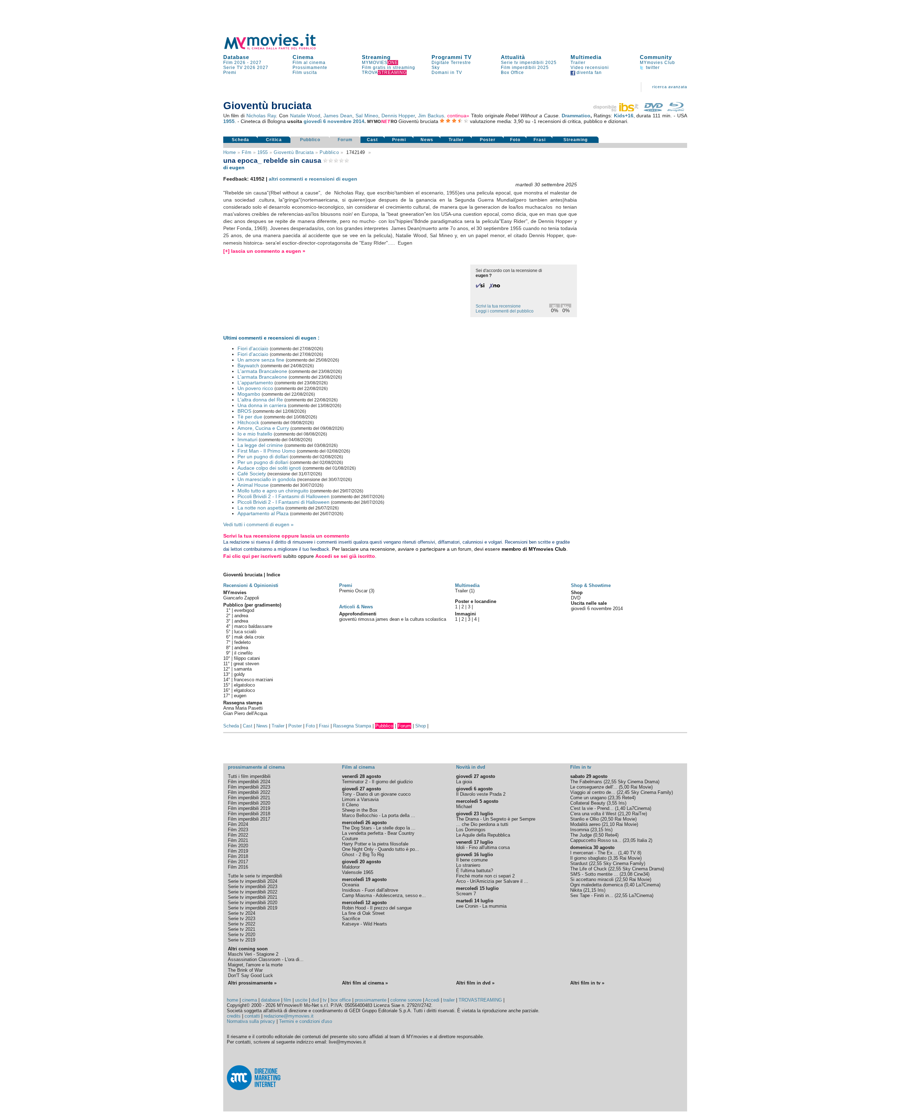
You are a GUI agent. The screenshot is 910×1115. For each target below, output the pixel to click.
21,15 (590, 890)
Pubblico (310, 139)
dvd (315, 1000)
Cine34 (641, 874)
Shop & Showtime (591, 585)
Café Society (251, 473)
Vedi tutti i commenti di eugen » (258, 524)
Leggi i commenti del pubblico (505, 311)
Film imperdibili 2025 (525, 67)
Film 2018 (238, 856)
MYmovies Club (657, 62)
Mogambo (248, 394)
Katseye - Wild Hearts (364, 924)
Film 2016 (238, 867)
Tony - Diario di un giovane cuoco (376, 794)
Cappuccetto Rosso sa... (595, 840)
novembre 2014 (345, 121)
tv (325, 1000)
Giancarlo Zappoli (241, 598)
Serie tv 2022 (241, 924)
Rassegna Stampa (352, 726)
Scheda (240, 139)
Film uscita (305, 72)
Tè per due (249, 417)
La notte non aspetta (260, 508)
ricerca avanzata (669, 87)
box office (341, 1000)
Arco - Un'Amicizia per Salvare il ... (492, 881)
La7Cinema (638, 808)
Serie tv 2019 (241, 940)
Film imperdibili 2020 (249, 803)
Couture (350, 838)
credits (234, 1016)
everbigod (244, 610)
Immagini (465, 614)
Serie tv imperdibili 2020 (252, 902)
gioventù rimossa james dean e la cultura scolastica (392, 619)
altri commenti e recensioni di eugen (313, 179)
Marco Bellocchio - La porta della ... (378, 815)
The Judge (581, 835)
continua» (458, 115)
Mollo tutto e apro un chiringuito (273, 491)
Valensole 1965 (357, 872)
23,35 (615, 797)
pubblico (329, 152)
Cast (372, 139)
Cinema (303, 57)
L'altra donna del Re (260, 399)
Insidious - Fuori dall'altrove (370, 890)
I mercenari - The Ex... (593, 852)
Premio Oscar (354, 590)
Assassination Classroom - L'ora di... (266, 959)
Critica (274, 139)
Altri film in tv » (587, 983)
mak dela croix (249, 637)
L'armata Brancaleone (262, 371)
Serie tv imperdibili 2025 (529, 62)
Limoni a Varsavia (360, 799)
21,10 (609, 824)
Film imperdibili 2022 (249, 792)
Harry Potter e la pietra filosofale (375, 844)
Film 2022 (238, 835)
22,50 (622, 879)
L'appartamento (255, 382)
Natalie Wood (305, 115)
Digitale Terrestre (451, 62)
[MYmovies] (276, 48)
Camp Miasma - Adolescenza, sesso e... (384, 895)
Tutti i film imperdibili (249, 776)
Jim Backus (431, 115)
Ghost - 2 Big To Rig (363, 854)
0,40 (630, 884)
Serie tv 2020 (241, 934)
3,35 (613, 858)
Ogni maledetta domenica (596, 884)
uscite (301, 1000)
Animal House (253, 485)
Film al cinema (309, 62)
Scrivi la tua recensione (498, 306)
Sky (436, 67)
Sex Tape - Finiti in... (591, 895)
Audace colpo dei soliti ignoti (269, 468)
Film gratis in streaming (388, 67)
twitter (652, 67)
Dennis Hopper (398, 115)
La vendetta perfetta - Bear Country (378, 833)
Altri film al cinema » (365, 983)
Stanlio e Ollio (584, 819)
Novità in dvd (470, 767)
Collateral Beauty (587, 803)
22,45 (624, 792)
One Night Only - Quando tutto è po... (380, 849)
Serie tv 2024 (241, 913)
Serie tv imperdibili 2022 (252, 892)
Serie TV (233, 67)
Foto (515, 139)
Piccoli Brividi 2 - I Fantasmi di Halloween (283, 496)
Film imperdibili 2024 (249, 781)
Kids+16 (623, 115)
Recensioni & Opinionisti (250, 585)
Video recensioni (590, 67)
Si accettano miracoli (592, 879)
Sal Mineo (366, 115)
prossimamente (370, 1000)
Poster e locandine (475, 601)
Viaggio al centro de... (592, 792)
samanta (243, 669)
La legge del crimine (260, 445)
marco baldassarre (253, 626)
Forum (345, 139)
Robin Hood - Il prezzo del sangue (377, 908)
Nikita (576, 890)
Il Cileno (350, 804)
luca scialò (245, 631)
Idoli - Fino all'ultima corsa (483, 847)
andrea (241, 615)
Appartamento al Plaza (263, 513)
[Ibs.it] (616, 110)
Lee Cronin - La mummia (481, 906)
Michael (464, 806)
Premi (229, 72)
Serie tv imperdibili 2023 (252, 886)
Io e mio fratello (254, 434)
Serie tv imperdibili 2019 (252, 908)
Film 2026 (234, 62)
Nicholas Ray (261, 115)
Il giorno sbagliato (588, 858)
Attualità (513, 57)
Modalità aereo (585, 824)
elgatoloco (244, 685)
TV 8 (635, 852)
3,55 (612, 803)
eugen (240, 695)
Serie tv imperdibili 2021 (252, 897)
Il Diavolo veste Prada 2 (480, 794)
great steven (246, 663)
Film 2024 (238, 824)
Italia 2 (644, 840)
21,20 (625, 813)
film (246, 152)
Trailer (578, 62)
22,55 (610, 781)
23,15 (597, 829)
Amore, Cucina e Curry (263, 428)
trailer (449, 1000)
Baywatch (248, 365)
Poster (488, 139)
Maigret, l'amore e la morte (255, 964)
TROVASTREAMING (480, 1000)
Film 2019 (238, 851)
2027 (256, 62)
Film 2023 (238, 829)
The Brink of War (245, 970)
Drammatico (576, 115)
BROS (244, 411)
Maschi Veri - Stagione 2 (253, 954)
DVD (575, 598)
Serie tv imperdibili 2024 (252, 881)
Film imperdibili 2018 (249, 813)
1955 (229, 121)
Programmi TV (452, 57)
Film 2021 (238, 840)
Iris (622, 803)
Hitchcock (248, 422)
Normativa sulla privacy (251, 1021)
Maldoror (351, 867)
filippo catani (247, 658)
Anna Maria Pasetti (243, 708)
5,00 (624, 787)
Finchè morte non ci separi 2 (485, 876)
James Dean (337, 115)
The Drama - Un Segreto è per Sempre (495, 819)
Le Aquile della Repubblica (483, 835)
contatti (252, 1016)
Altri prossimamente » (252, 983)
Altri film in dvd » (475, 983)
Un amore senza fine (260, 360)
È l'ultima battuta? (474, 870)
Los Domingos (471, 829)
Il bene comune (472, 860)
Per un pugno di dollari (262, 456)
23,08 (626, 874)
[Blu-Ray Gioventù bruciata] (675, 110)
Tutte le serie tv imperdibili (255, 876)
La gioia (464, 781)
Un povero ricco (255, 388)
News (427, 139)
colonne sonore (406, 1000)
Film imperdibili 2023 (249, 787)
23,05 (630, 840)
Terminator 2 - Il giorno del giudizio (377, 781)
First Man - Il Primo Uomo (266, 451)
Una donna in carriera (262, 405)
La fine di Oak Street (363, 913)
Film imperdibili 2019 (249, 808)
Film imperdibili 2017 (249, 819)
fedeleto (242, 642)
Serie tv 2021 (241, 929)
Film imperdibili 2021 (249, 797)
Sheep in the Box (360, 810)
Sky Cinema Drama (638, 781)
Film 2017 (238, 861)
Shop (420, 726)
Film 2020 (238, 845)
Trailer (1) (465, 590)
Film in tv (580, 767)
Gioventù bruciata (294, 152)
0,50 (599, 835)
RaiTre (639, 813)
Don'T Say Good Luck (250, 975)
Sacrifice (351, 918)
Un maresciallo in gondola (266, 479)
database (270, 1000)
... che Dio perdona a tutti (482, 824)
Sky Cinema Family (651, 792)
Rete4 (628, 797)
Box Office (512, 72)
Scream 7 (466, 893)
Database (236, 57)
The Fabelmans (586, 781)
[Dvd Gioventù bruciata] (653, 110)
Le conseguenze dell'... (593, 787)
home (232, 1000)
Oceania (350, 884)
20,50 (607, 819)
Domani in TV (447, 72)
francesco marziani (253, 679)
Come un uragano (588, 797)
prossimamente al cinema (256, 767)
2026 (250, 67)
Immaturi (247, 439)
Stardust (579, 863)
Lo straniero (468, 865)
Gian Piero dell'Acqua (245, 713)
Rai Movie (641, 787)
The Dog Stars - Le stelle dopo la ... (379, 828)
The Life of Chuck (588, 868)
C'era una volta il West (593, 813)
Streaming (376, 57)
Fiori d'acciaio (252, 348)
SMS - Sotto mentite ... (594, 874)
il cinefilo (243, 653)
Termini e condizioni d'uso (305, 1021)
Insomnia (579, 829)
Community (656, 57)
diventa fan (588, 72)
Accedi (432, 1000)
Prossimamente (310, 67)
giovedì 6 (315, 121)
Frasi (540, 139)
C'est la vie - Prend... (592, 808)
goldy (239, 674)
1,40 (620, 808)
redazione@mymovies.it (289, 1016)
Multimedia (586, 57)
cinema (249, 1000)
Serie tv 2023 (241, 918)
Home (229, 152)
